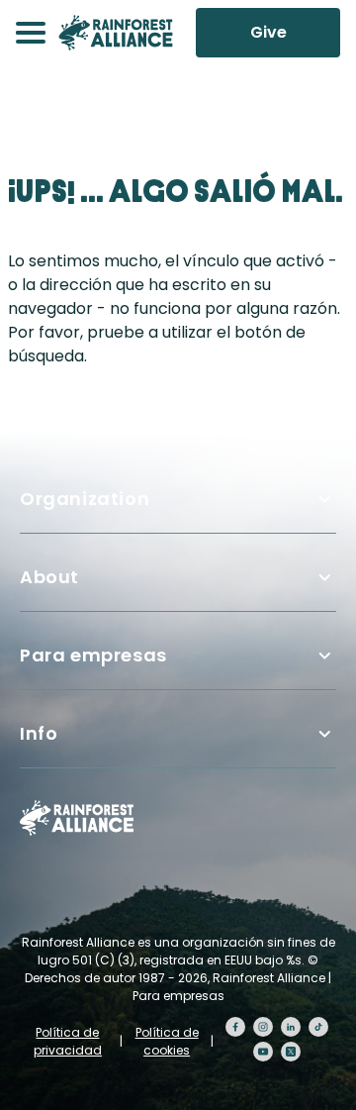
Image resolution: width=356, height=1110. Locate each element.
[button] (30, 33)
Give (268, 32)
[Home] (115, 32)
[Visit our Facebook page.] (235, 1027)
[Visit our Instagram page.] (263, 1027)
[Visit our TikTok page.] (318, 1027)
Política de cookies (167, 1041)
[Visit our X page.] (291, 1051)
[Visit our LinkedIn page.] (291, 1027)
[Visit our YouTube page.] (263, 1051)
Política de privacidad (68, 1041)
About (49, 576)
